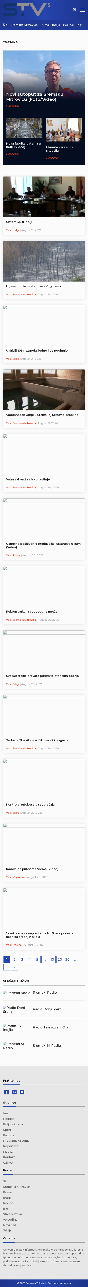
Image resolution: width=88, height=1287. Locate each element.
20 (60, 959)
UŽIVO (8, 1162)
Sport (7, 1130)
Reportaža (10, 1146)
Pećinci (68, 24)
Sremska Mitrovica (24, 24)
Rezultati (9, 1135)
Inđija (56, 24)
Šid (5, 24)
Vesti (6, 1113)
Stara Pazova (12, 1214)
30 (67, 959)
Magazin (9, 1151)
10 (52, 959)
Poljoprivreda (13, 1124)
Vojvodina (10, 1219)
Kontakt (9, 1157)
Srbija (7, 1230)
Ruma (45, 24)
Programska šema (16, 1140)
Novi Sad (9, 1225)
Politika (8, 1119)
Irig (79, 24)
